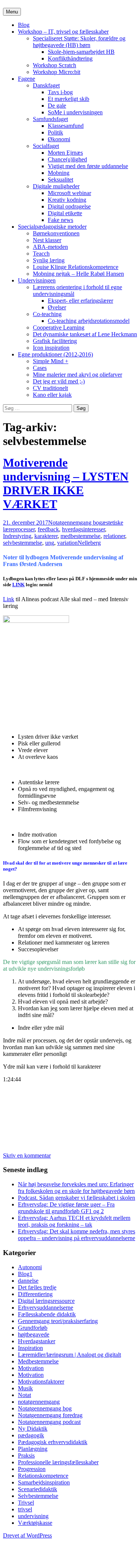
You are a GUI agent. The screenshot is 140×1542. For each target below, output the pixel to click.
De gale (57, 105)
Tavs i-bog (60, 92)
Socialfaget (46, 146)
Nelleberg (89, 543)
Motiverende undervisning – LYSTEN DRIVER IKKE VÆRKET (65, 483)
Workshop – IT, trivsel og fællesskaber (63, 31)
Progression (32, 1469)
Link (8, 599)
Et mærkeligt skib (68, 99)
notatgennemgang (39, 1402)
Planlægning (32, 1449)
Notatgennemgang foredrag (50, 1415)
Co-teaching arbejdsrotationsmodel (89, 321)
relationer (114, 536)
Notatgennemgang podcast (49, 1422)
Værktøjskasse (35, 1523)
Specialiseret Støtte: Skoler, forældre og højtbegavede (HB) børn (79, 41)
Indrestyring (17, 536)
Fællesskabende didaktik (47, 1314)
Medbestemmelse (38, 1361)
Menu (12, 12)
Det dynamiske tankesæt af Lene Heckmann (85, 334)
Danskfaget (46, 85)
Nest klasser (47, 240)
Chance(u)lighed (67, 159)
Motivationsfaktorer (41, 1381)
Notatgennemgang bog (75, 522)
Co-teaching (47, 314)
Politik (55, 132)
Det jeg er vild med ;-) (59, 381)
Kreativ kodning (67, 200)
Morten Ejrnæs (65, 152)
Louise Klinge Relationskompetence (75, 267)
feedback (48, 529)
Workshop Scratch (54, 65)
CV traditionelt (50, 388)
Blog (23, 25)
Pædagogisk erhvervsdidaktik (52, 1442)
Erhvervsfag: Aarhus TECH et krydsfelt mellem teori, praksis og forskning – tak (74, 1221)
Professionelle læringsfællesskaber (58, 1462)
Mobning (58, 173)
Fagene (26, 78)
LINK (18, 584)
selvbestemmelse (22, 543)
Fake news (60, 220)
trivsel (25, 1509)
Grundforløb (32, 1328)
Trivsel (26, 1502)
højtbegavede (33, 1334)
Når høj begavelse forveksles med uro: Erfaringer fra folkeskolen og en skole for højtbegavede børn (76, 1187)
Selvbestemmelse (38, 1496)
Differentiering (35, 1294)
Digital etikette (65, 213)
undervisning (33, 1516)
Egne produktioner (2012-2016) (55, 354)
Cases (40, 368)
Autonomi (30, 1267)
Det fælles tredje (37, 1287)
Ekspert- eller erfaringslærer (80, 300)
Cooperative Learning (58, 327)
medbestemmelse (80, 536)
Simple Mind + (50, 361)
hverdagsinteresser (83, 529)
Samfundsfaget (50, 119)
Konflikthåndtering (70, 58)
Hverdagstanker (36, 1341)
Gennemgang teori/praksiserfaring (58, 1321)
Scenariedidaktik (37, 1489)
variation (67, 543)
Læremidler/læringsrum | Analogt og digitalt (69, 1354)
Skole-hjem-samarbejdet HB (81, 52)
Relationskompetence (43, 1476)
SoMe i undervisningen (75, 112)
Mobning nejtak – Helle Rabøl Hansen (78, 274)
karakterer (45, 536)
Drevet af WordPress (27, 1535)
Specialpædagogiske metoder (52, 226)
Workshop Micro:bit (56, 72)
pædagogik (31, 1435)
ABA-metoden (50, 247)
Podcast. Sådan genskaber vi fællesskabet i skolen (76, 1198)
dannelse (28, 1280)
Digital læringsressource (46, 1301)
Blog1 (25, 1274)
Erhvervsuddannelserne (45, 1307)
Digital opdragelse (69, 206)
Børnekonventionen (56, 233)
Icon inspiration (51, 347)
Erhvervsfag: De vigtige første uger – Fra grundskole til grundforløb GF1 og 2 (66, 1207)
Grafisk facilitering (55, 341)
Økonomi (59, 139)
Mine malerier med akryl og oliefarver (77, 374)
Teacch (41, 253)
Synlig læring (49, 260)
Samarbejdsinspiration (44, 1482)
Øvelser (57, 307)
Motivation (31, 1368)
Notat (24, 1395)
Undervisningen (37, 280)
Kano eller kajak (52, 395)
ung (49, 543)
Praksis (26, 1455)
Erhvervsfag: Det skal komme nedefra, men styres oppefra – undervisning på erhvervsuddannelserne (76, 1234)
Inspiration (30, 1348)
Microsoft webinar (69, 193)
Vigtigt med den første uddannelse (88, 166)
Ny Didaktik (32, 1428)
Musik (25, 1388)
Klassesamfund (66, 126)
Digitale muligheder (56, 186)
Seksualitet (60, 179)
